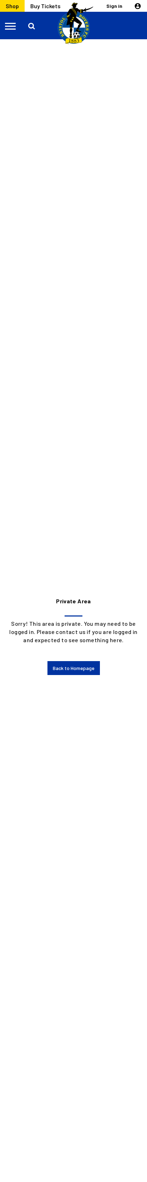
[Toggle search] (32, 26)
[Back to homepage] (73, 23)
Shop (12, 5)
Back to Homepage (74, 668)
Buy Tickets (45, 5)
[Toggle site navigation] (10, 26)
